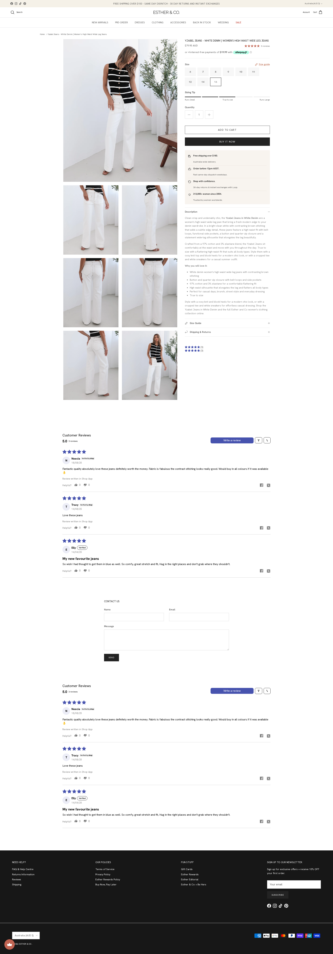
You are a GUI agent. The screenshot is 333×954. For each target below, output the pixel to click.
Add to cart (227, 129)
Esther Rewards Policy (107, 879)
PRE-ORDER (121, 22)
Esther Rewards (190, 874)
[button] (192, 347)
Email (172, 609)
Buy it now (227, 141)
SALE (238, 22)
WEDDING (223, 22)
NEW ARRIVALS (100, 22)
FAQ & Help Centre (22, 869)
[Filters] (258, 440)
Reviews (16, 879)
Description (191, 211)
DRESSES (140, 22)
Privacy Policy (102, 874)
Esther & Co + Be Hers (193, 884)
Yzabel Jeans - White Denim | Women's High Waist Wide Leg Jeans (77, 34)
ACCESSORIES (178, 22)
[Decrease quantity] (189, 114)
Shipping (16, 884)
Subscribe (278, 895)
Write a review (232, 440)
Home (42, 34)
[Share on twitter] (268, 485)
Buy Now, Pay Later (106, 884)
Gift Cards (187, 869)
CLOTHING (157, 22)
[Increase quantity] (209, 114)
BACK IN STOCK (202, 22)
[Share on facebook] (261, 485)
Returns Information (23, 874)
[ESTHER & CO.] (166, 12)
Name (107, 609)
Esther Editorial (189, 879)
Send (111, 657)
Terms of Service (104, 869)
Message (109, 626)
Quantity (189, 107)
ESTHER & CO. (25, 944)
